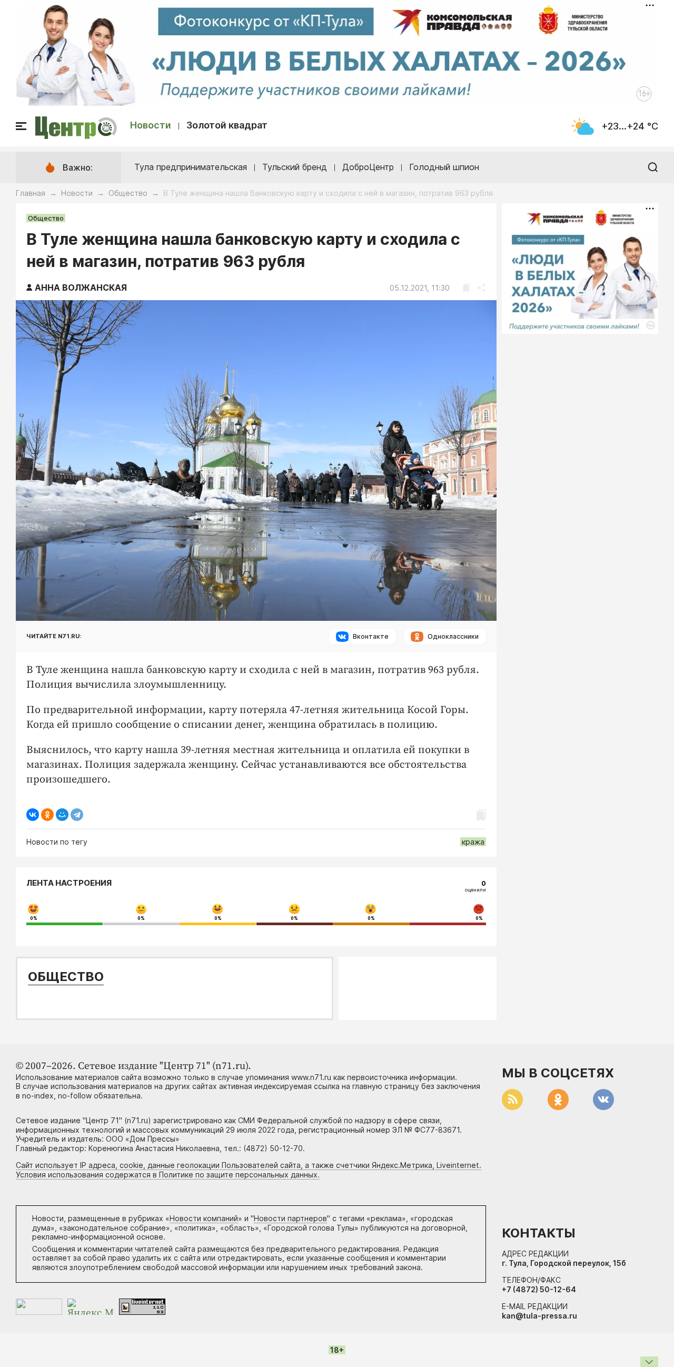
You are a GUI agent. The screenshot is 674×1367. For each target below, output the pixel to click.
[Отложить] (466, 287)
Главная (30, 193)
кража (473, 841)
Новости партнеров (290, 1218)
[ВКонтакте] (32, 814)
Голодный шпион (444, 167)
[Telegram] (77, 814)
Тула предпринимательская (190, 167)
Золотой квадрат (226, 125)
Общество (127, 193)
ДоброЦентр (368, 167)
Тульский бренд (294, 167)
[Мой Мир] (62, 814)
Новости (150, 125)
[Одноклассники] (47, 814)
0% (33, 918)
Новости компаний (204, 1218)
